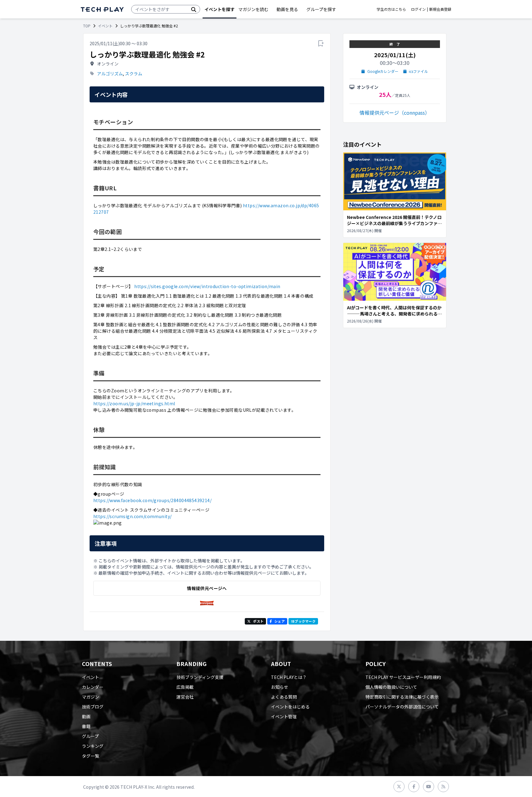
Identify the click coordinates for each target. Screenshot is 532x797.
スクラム (133, 73)
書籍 (86, 726)
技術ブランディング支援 (200, 677)
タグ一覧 (90, 756)
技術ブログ (92, 707)
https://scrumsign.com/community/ (132, 516)
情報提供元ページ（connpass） (395, 112)
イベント (105, 25)
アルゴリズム (110, 73)
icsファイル (418, 71)
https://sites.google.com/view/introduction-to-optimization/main (207, 286)
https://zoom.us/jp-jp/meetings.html (134, 403)
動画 (86, 716)
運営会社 (185, 697)
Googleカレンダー (382, 71)
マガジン (90, 697)
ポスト (258, 621)
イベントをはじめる (290, 707)
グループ (90, 736)
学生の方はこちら (391, 9)
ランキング (92, 746)
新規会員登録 (440, 9)
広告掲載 (185, 687)
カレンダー (92, 687)
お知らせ (279, 687)
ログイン (418, 9)
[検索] (193, 9)
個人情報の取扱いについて (391, 687)
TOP (87, 25)
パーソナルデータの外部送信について (402, 707)
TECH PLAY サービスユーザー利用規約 (403, 677)
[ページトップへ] (102, 9)
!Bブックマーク (303, 621)
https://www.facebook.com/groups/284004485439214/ (152, 500)
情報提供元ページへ (207, 588)
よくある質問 (284, 697)
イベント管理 (284, 716)
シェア (279, 621)
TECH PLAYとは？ (289, 677)
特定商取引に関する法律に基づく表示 (402, 697)
